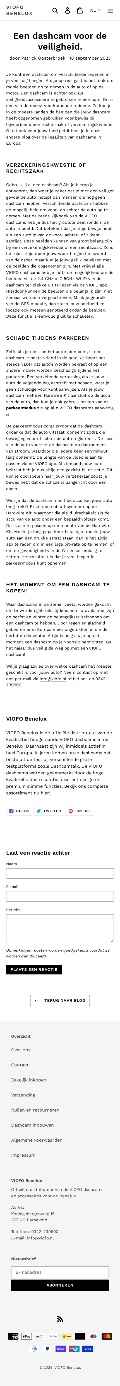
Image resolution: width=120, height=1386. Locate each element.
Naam (11, 864)
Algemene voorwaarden (37, 1140)
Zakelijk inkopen (28, 1080)
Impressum (23, 1155)
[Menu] (110, 10)
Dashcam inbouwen (32, 1125)
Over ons (20, 1049)
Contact (20, 1065)
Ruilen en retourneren (35, 1110)
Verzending (23, 1095)
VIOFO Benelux (67, 1367)
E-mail (12, 886)
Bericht (13, 910)
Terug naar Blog (64, 1000)
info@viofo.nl (53, 678)
